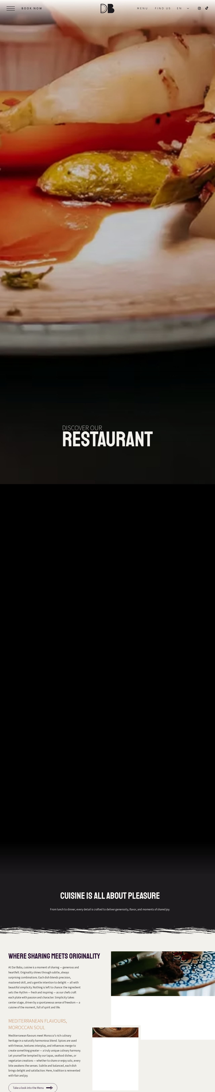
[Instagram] (199, 8)
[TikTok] (207, 8)
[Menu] (10, 8)
